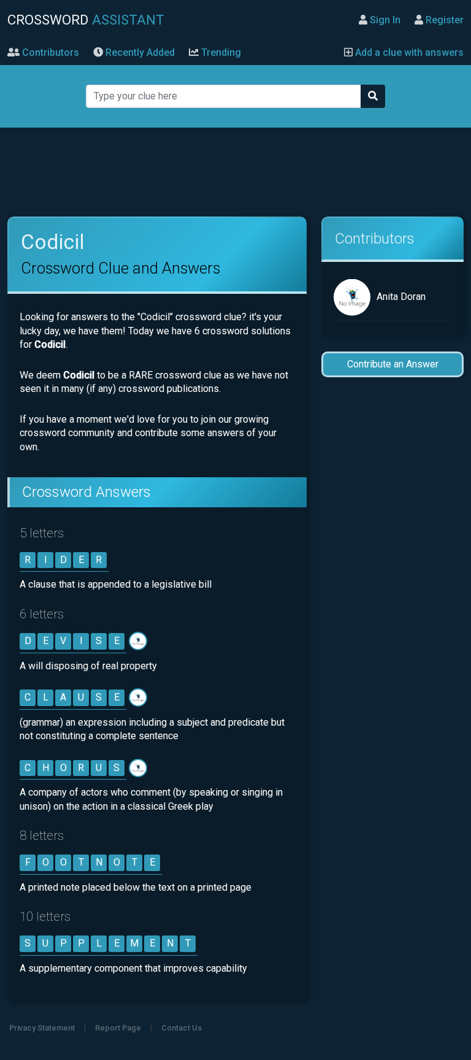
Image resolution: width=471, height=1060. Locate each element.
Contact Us (181, 1027)
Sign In (383, 20)
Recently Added (139, 52)
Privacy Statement (42, 1027)
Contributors (49, 52)
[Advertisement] (235, 172)
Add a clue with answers (408, 52)
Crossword (85, 20)
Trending (220, 52)
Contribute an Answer (392, 364)
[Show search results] (373, 96)
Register (443, 20)
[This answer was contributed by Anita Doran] (139, 641)
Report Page (118, 1027)
